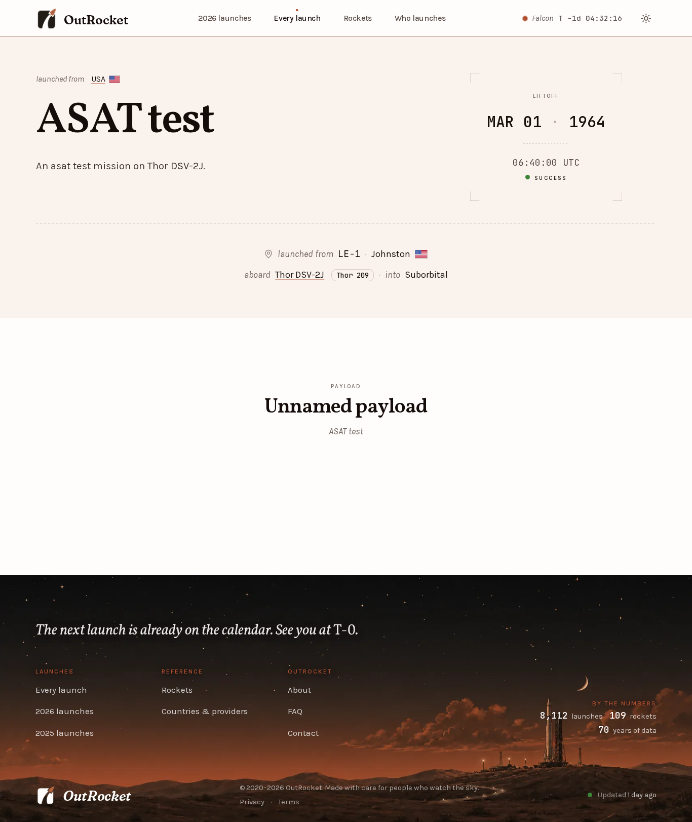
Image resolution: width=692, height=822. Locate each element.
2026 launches (224, 18)
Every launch (297, 18)
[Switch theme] (646, 18)
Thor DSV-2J (299, 274)
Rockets (357, 18)
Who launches (420, 18)
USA (98, 79)
